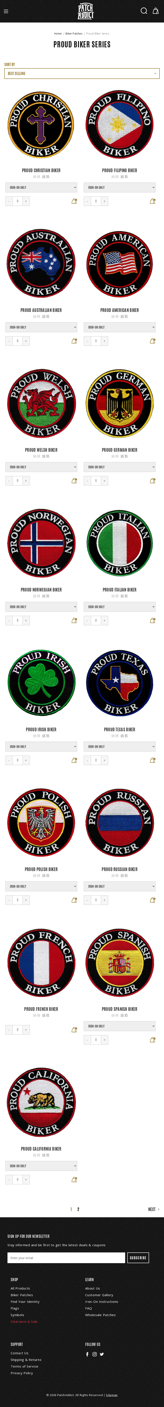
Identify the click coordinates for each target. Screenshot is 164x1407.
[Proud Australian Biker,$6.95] (41, 264)
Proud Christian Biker (41, 170)
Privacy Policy (22, 1373)
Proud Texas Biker (119, 729)
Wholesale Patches (100, 1315)
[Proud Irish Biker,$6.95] (41, 683)
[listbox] (82, 73)
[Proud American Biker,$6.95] (119, 264)
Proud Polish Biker (41, 869)
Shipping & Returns (26, 1359)
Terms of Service (24, 1366)
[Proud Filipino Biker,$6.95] (119, 124)
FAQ (88, 1308)
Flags (15, 1308)
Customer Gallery (99, 1295)
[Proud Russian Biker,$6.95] (119, 823)
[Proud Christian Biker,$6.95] (41, 124)
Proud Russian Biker (120, 869)
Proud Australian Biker (41, 310)
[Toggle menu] (6, 11)
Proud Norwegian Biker (41, 590)
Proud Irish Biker (41, 729)
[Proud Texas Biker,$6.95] (119, 683)
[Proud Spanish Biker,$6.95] (119, 962)
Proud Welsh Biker (41, 450)
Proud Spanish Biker (120, 1009)
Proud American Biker (119, 310)
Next (152, 1209)
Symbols (17, 1315)
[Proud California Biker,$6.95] (41, 1102)
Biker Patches (22, 1295)
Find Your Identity (25, 1301)
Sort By (9, 64)
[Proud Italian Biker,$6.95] (119, 543)
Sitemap (112, 1395)
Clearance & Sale (24, 1321)
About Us (92, 1288)
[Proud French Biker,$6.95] (41, 962)
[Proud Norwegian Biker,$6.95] (41, 543)
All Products (20, 1288)
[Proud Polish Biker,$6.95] (41, 823)
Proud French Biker (41, 1009)
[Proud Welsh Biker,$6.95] (41, 403)
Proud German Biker (119, 450)
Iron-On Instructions (101, 1301)
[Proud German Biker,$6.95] (119, 403)
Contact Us (20, 1353)
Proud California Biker (41, 1149)
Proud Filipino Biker (119, 170)
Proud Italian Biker (120, 590)
